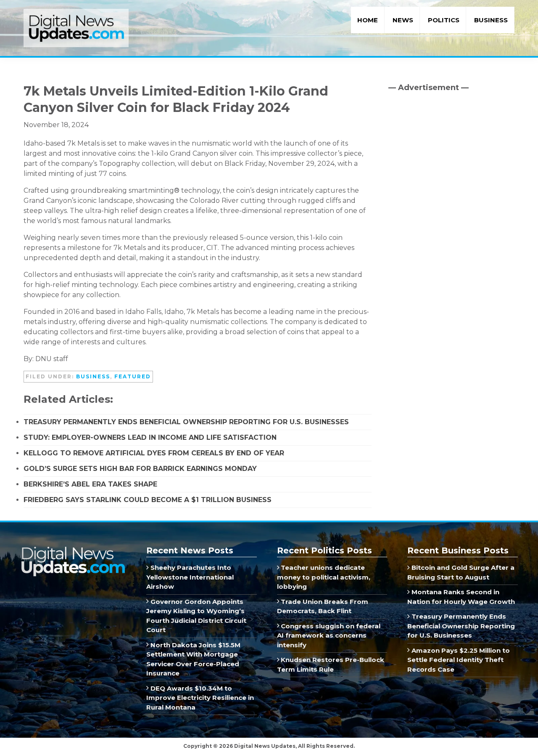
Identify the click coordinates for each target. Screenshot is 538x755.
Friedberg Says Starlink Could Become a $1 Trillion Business (148, 500)
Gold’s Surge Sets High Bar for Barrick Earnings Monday (140, 469)
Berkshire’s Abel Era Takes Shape (90, 484)
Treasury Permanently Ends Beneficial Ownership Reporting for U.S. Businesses (186, 422)
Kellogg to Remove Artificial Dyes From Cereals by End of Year (154, 453)
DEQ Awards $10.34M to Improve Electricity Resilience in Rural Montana (200, 697)
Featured (132, 376)
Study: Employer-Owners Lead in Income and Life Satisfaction (150, 437)
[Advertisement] (451, 170)
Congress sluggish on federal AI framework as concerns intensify (329, 635)
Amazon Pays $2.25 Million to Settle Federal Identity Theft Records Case (458, 659)
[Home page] (72, 549)
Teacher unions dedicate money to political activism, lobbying (323, 577)
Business (93, 376)
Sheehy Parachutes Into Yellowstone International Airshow (190, 577)
